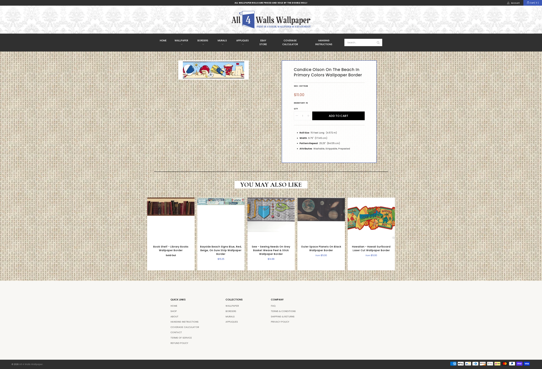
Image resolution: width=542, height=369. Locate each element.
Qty (296, 108)
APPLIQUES (242, 40)
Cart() (534, 2)
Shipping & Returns (283, 316)
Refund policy (179, 343)
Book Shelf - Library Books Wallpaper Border (170, 219)
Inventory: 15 (301, 103)
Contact (176, 332)
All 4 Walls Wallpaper (31, 364)
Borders (202, 40)
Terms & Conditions (283, 311)
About (175, 316)
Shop (174, 311)
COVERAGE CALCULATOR (290, 42)
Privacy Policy (280, 321)
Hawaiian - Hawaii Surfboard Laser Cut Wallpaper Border (371, 219)
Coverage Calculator (185, 327)
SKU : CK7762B (301, 86)
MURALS (222, 40)
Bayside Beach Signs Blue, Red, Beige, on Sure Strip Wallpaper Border (221, 219)
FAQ (273, 305)
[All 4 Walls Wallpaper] (271, 20)
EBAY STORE (263, 42)
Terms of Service (181, 337)
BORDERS (231, 311)
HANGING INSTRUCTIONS (323, 42)
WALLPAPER (181, 40)
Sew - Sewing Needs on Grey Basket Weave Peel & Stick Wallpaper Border (271, 219)
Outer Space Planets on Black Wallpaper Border (321, 219)
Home (163, 40)
